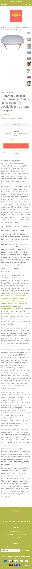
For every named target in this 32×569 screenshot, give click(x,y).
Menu (5, 4)
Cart (29, 4)
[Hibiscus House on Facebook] (12, 515)
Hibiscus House (18, 556)
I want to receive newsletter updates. (17, 152)
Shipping (4, 118)
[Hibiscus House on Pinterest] (16, 515)
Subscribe (25, 550)
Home (2, 27)
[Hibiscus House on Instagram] (20, 515)
